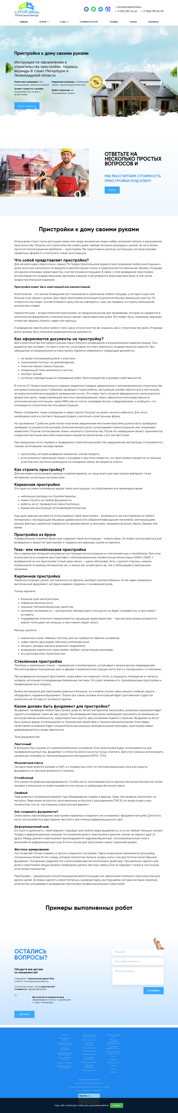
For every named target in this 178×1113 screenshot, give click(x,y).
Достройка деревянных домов (113, 1047)
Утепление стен (89, 1051)
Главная (24, 22)
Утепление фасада (89, 1054)
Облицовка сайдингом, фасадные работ (113, 1041)
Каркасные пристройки (64, 1049)
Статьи (133, 22)
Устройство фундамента (89, 1066)
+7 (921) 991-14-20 (127, 11)
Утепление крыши (89, 1040)
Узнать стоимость (27, 106)
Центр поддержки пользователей (89, 1091)
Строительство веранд (64, 1039)
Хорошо (117, 1105)
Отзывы (114, 22)
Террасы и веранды (65, 1063)
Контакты (153, 22)
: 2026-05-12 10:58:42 (102, 1087)
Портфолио (113, 1060)
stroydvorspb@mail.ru (129, 6)
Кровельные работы (89, 1062)
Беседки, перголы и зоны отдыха (65, 1067)
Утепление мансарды (89, 1044)
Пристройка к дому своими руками (64, 1054)
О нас (113, 1056)
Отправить (154, 990)
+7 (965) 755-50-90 (153, 11)
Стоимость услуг (89, 22)
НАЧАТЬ (112, 190)
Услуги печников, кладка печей (113, 1052)
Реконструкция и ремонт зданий (89, 1036)
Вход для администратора (89, 1080)
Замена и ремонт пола (113, 1036)
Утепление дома (89, 1070)
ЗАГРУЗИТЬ (24, 1014)
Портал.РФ (99, 1083)
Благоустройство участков (64, 1059)
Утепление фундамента (89, 1058)
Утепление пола (89, 1048)
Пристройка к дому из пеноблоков (64, 1044)
